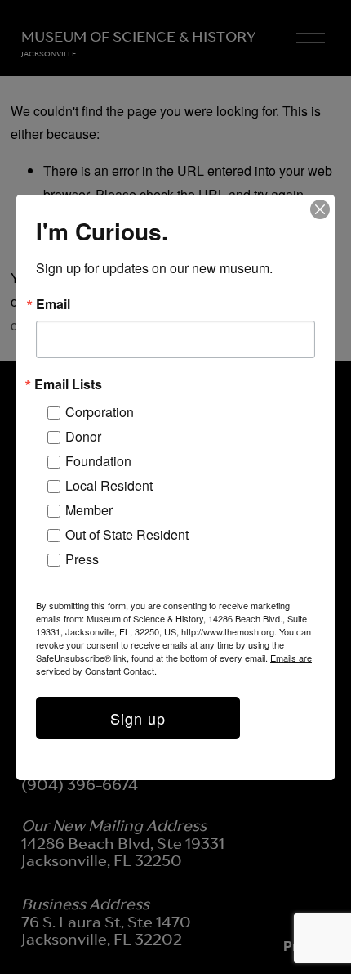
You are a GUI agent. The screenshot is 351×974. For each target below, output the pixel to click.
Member (89, 509)
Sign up (138, 718)
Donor (83, 436)
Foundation (98, 460)
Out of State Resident (127, 534)
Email (53, 304)
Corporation (99, 411)
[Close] (320, 209)
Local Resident (109, 485)
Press (82, 559)
